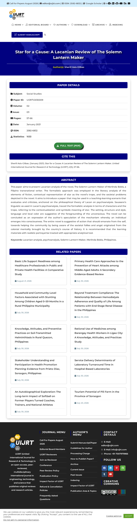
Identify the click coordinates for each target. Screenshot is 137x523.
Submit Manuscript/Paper (84, 442)
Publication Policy (49, 476)
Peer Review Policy (49, 470)
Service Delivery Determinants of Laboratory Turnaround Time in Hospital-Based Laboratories (95, 365)
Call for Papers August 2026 (23, 3)
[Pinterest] (116, 468)
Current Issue (77, 469)
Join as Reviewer (48, 460)
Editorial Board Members (52, 449)
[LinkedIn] (110, 468)
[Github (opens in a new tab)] (117, 3)
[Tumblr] (104, 474)
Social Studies (34, 93)
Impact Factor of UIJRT (52, 481)
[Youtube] (110, 474)
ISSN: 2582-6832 (72, 3)
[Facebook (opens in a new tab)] (109, 3)
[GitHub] (122, 468)
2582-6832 (32, 130)
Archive (74, 464)
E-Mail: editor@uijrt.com (110, 444)
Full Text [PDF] (69, 145)
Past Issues (76, 475)
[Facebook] (104, 468)
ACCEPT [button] (128, 516)
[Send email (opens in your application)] (128, 3)
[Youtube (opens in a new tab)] (121, 3)
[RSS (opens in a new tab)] (125, 3)
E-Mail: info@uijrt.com (115, 449)
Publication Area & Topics (83, 491)
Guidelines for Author (81, 448)
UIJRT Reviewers (48, 454)
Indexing (75, 480)
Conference (46, 465)
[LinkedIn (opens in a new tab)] (113, 3)
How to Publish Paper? (82, 459)
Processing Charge (80, 453)
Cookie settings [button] (113, 516)
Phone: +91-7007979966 (116, 453)
